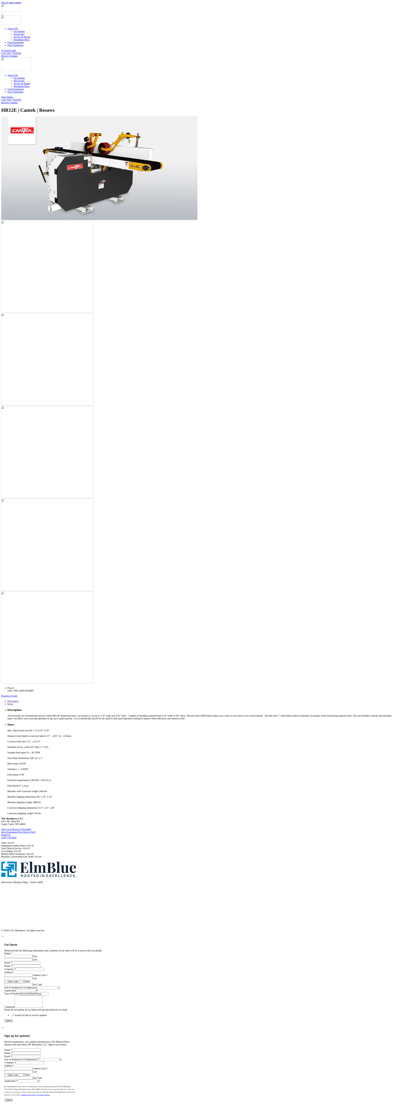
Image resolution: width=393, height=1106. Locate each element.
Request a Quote (9, 696)
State (27, 981)
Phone (8, 966)
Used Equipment (15, 42)
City (35, 978)
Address (9, 972)
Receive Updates (9, 56)
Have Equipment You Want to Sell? (18, 832)
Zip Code (37, 984)
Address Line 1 (40, 975)
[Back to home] (10, 11)
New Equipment (15, 45)
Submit (9, 1021)
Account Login (8, 50)
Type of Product (12, 993)
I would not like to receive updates (30, 1015)
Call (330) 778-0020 (11, 53)
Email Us (5, 835)
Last (35, 959)
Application (10, 990)
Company (10, 969)
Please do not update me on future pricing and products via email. (36, 1009)
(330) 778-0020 (8, 837)
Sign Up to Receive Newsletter (16, 829)
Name (8, 953)
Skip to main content (11, 2)
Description (13, 701)
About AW (12, 28)
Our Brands (19, 31)
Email (8, 962)
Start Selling (7, 97)
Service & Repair (22, 37)
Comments (9, 1007)
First (35, 956)
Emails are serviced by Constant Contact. (35, 1095)
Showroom (19, 34)
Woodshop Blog (21, 39)
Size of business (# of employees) (20, 987)
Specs (10, 704)
